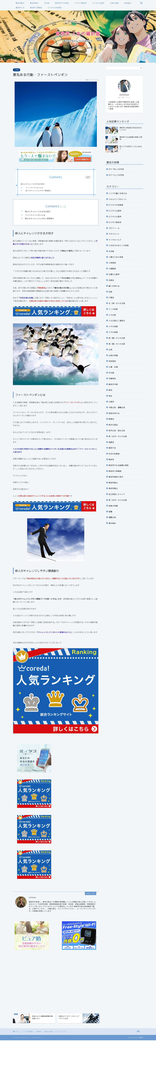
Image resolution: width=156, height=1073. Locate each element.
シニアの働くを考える (118, 193)
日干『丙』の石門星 (116, 169)
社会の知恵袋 (114, 454)
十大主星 (112, 315)
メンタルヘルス (115, 240)
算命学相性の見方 (116, 477)
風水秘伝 (112, 523)
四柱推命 (127, 3)
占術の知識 (114, 3)
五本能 (111, 251)
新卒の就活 (113, 425)
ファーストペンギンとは (34, 188)
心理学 (111, 402)
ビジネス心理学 (98, 3)
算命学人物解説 (36, 8)
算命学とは (20, 8)
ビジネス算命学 (81, 3)
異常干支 (112, 448)
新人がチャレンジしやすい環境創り (38, 191)
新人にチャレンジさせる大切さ (33, 184)
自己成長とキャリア (117, 494)
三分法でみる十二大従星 (119, 245)
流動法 (111, 442)
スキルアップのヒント (118, 199)
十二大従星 (113, 309)
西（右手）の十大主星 (118, 500)
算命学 (111, 459)
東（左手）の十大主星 (118, 436)
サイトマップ (36, 1037)
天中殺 (46, 3)
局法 (110, 396)
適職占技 (112, 517)
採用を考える (114, 413)
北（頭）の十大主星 (117, 303)
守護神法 (112, 378)
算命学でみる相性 (62, 3)
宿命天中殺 (113, 384)
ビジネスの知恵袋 (54, 8)
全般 (110, 292)
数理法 (111, 419)
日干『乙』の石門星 (116, 175)
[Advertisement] (56, 982)
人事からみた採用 (116, 257)
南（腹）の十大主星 (117, 338)
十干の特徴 (113, 326)
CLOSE (88, 177)
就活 (110, 390)
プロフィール (114, 228)
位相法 (111, 280)
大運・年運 (113, 367)
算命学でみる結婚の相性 (119, 465)
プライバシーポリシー (21, 1037)
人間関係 (112, 268)
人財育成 (16, 70)
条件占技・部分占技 (117, 430)
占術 (110, 349)
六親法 (111, 297)
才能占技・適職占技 (117, 407)
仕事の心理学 (114, 274)
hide (63, 207)
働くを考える (114, 286)
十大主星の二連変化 (117, 320)
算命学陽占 (20, 3)
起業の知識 (113, 506)
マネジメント (114, 234)
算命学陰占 (34, 3)
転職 (110, 511)
